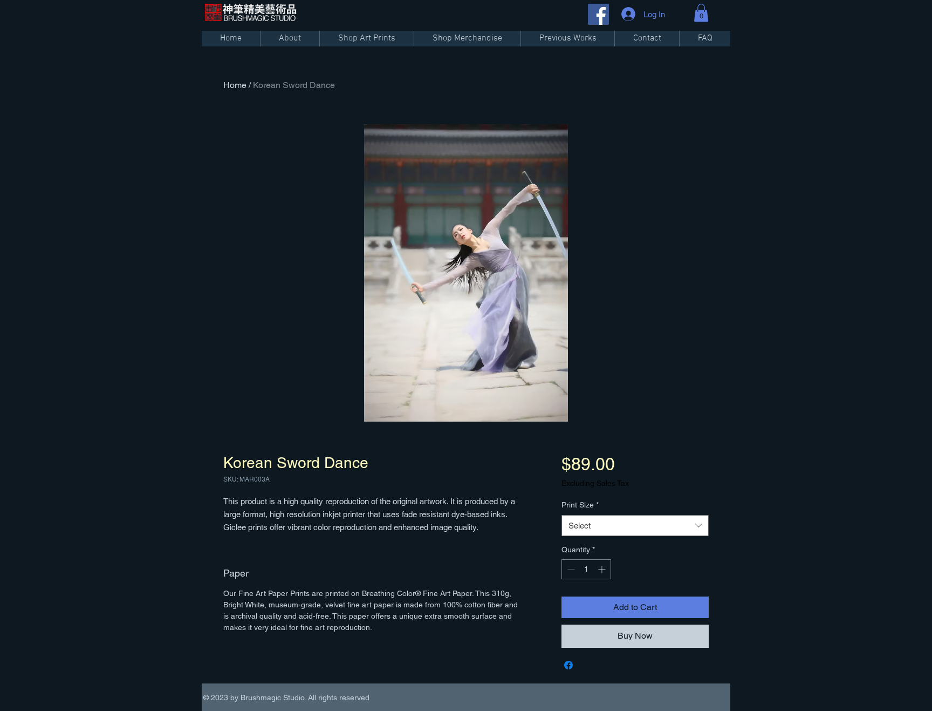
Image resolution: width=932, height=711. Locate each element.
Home (234, 85)
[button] (701, 13)
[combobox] (635, 525)
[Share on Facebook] (568, 665)
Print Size (580, 504)
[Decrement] (570, 569)
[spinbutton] (586, 569)
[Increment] (602, 569)
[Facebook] (598, 14)
